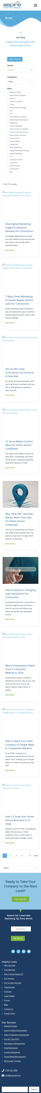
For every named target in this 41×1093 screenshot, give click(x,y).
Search (4, 1085)
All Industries (14, 169)
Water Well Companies (18, 95)
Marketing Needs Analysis (19, 120)
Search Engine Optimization (15, 1030)
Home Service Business (18, 135)
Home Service (15, 138)
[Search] (31, 70)
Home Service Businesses (19, 132)
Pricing (7, 1000)
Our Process (9, 978)
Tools (12, 104)
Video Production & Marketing (16, 1035)
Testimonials (9, 987)
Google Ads (14, 144)
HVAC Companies (16, 126)
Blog (6, 1005)
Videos (12, 98)
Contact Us (8, 1009)
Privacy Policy (9, 1013)
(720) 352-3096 (11, 1070)
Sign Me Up (18, 938)
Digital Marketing (16, 153)
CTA (11, 157)
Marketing (13, 123)
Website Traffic (15, 92)
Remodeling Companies (18, 117)
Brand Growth (15, 166)
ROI (11, 114)
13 (30, 855)
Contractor (14, 163)
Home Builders (15, 141)
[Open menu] (35, 5)
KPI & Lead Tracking (12, 1061)
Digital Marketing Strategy (19, 150)
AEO (11, 172)
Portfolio (7, 991)
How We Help (9, 970)
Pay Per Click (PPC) (11, 1039)
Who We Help (9, 965)
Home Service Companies (19, 129)
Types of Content (16, 101)
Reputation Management (14, 1043)
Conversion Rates (16, 160)
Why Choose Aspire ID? (13, 974)
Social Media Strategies (18, 108)
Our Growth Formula (12, 983)
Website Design (10, 1026)
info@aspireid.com (12, 1075)
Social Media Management (15, 1056)
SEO (11, 111)
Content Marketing (12, 1052)
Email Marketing (15, 147)
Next (36, 855)
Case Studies (9, 996)
